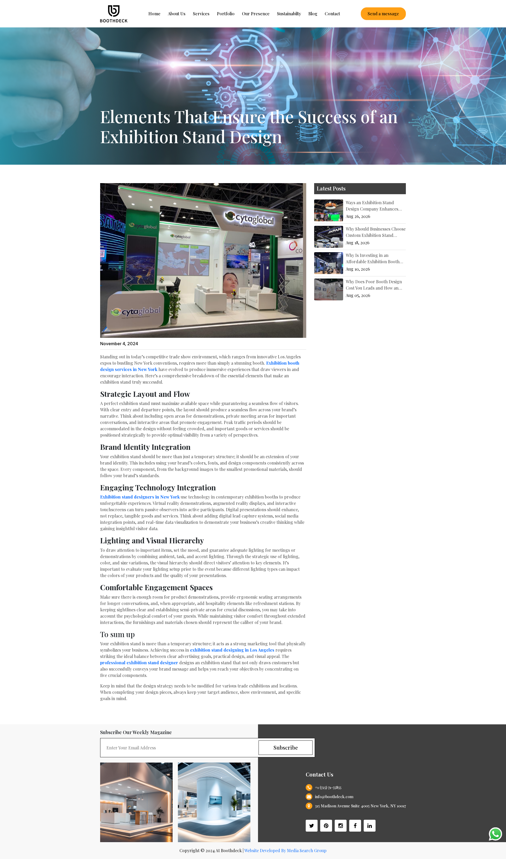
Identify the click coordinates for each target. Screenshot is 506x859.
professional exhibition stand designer (139, 662)
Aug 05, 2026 (358, 295)
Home (154, 13)
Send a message (383, 13)
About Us (177, 13)
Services (201, 13)
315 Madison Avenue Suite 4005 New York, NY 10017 (360, 805)
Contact (332, 13)
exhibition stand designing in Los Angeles (232, 650)
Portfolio (226, 13)
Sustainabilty (289, 13)
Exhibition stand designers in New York (140, 497)
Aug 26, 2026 (358, 216)
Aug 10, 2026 (358, 269)
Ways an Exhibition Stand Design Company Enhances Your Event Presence (372, 209)
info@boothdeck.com (334, 796)
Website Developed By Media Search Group (285, 850)
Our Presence (256, 13)
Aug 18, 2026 (357, 242)
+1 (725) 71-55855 (328, 787)
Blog (312, 13)
